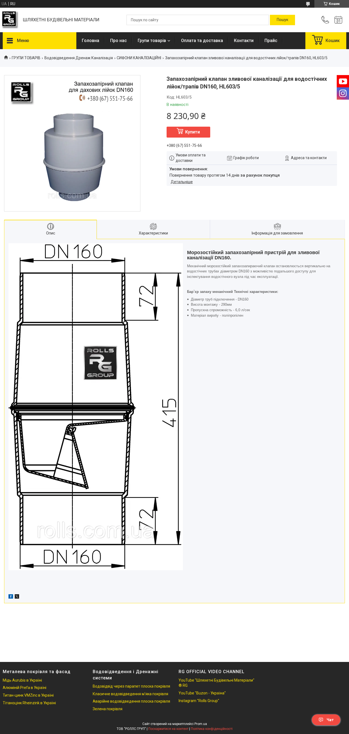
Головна (90, 40)
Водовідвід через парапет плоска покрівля (131, 686)
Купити (192, 132)
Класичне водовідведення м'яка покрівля (130, 694)
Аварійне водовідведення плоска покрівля (131, 701)
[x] (17, 597)
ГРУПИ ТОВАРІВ (26, 58)
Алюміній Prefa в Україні (24, 687)
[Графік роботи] (338, 19)
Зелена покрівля (107, 709)
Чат (330, 720)
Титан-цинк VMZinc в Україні (28, 695)
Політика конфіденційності (212, 729)
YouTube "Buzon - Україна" (202, 693)
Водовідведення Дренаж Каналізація (78, 58)
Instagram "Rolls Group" (199, 701)
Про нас (118, 40)
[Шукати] (282, 20)
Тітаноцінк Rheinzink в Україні (29, 703)
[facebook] (10, 597)
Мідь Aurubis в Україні (22, 680)
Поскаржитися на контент (168, 729)
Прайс (270, 40)
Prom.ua (200, 724)
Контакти (244, 40)
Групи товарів (152, 40)
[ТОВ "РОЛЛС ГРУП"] (10, 20)
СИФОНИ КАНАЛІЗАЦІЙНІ (139, 58)
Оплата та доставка (202, 40)
